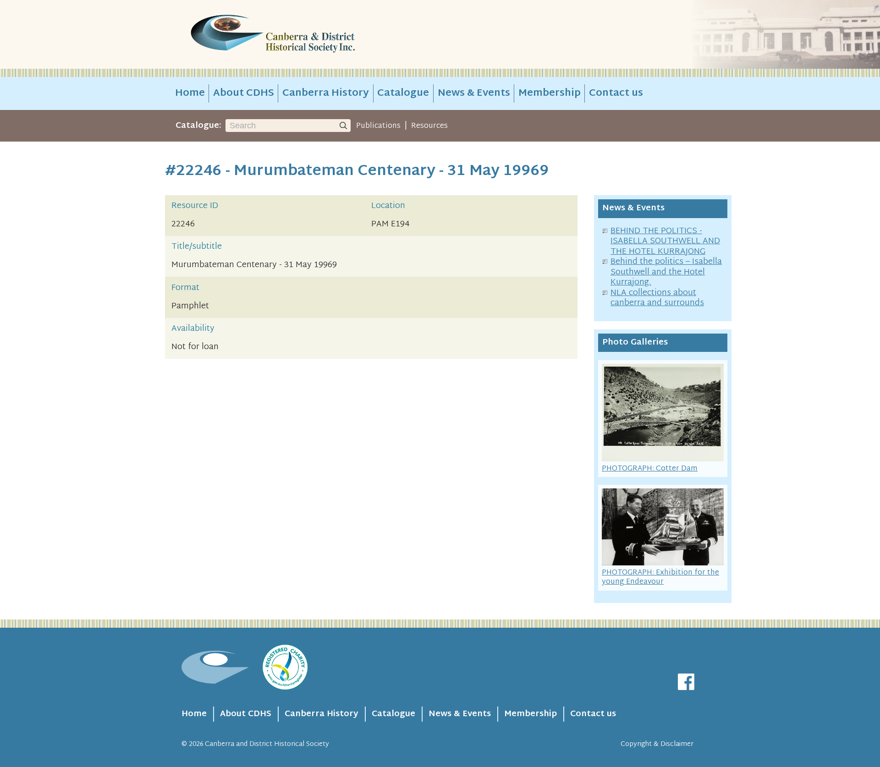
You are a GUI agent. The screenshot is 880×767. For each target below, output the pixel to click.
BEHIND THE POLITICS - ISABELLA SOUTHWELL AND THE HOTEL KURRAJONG (665, 241)
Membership (549, 93)
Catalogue (403, 93)
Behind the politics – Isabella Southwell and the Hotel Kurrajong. (666, 272)
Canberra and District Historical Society (267, 744)
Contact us (616, 93)
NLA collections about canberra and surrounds (657, 298)
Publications (378, 126)
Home (190, 93)
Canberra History (325, 93)
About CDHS (243, 93)
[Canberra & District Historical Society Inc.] (305, 35)
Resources (429, 126)
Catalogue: (198, 125)
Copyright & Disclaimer (657, 744)
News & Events (474, 93)
